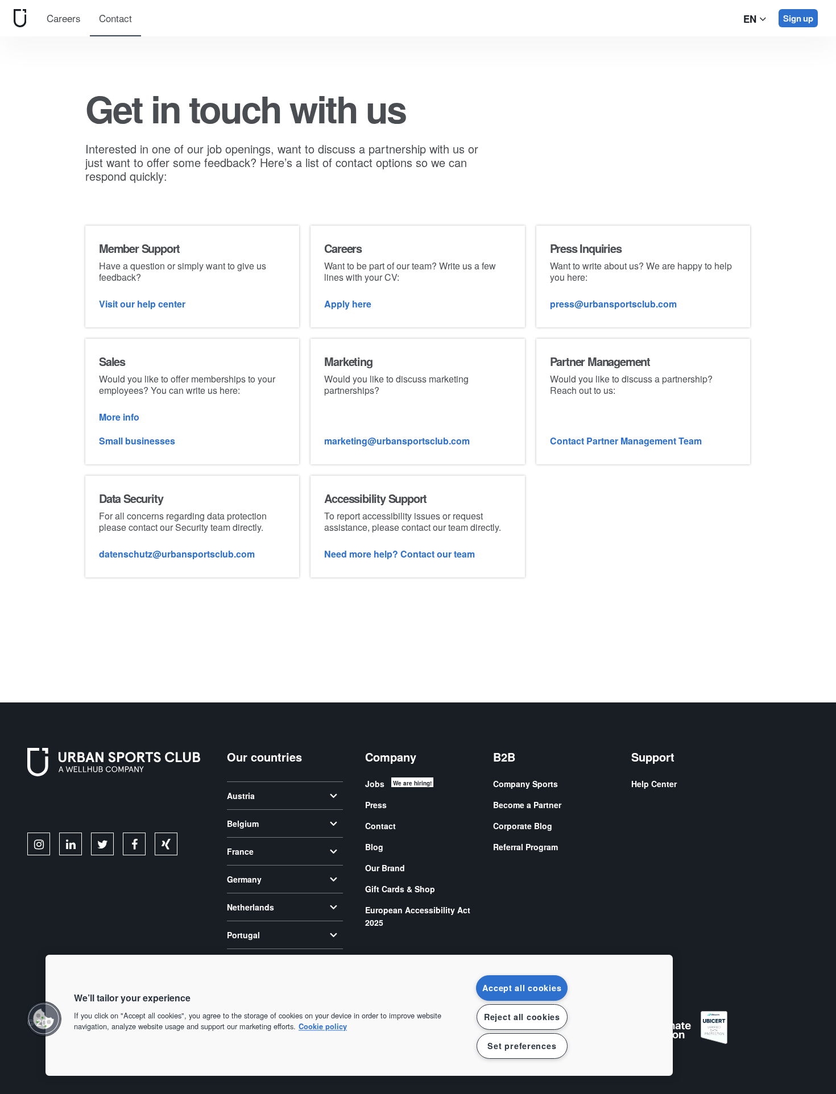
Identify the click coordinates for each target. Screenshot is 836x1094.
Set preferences (521, 1045)
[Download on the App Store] (65, 806)
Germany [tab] (244, 879)
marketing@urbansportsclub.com (397, 440)
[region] (359, 1015)
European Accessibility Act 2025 (417, 916)
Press (376, 804)
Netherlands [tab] (250, 907)
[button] (44, 1019)
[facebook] (134, 844)
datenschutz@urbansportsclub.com (177, 553)
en (751, 19)
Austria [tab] (241, 795)
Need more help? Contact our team (399, 553)
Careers (64, 18)
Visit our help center (142, 303)
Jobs (374, 783)
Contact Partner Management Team (626, 440)
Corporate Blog (522, 825)
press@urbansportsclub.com (613, 303)
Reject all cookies (522, 1016)
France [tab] (240, 851)
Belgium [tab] (243, 823)
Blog (374, 846)
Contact (115, 18)
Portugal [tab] (243, 935)
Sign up (798, 18)
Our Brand (385, 867)
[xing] (166, 844)
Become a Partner (527, 804)
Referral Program (525, 846)
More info (119, 416)
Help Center (654, 783)
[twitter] (102, 844)
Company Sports (525, 783)
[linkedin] (70, 844)
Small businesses (137, 440)
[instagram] (38, 844)
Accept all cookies (521, 987)
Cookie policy (323, 1027)
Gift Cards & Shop (400, 889)
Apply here (347, 303)
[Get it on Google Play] (149, 806)
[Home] (17, 18)
